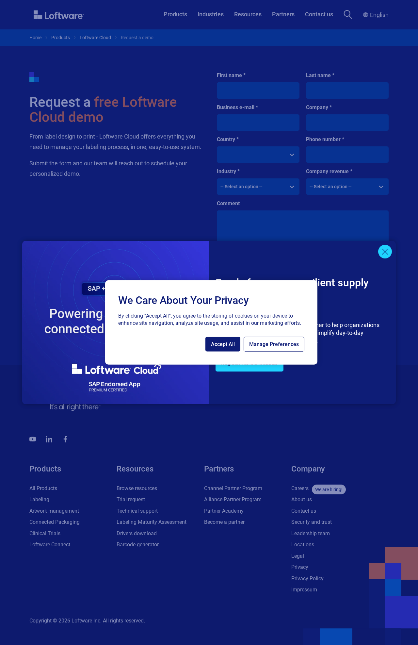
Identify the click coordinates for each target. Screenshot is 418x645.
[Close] (385, 251)
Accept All (223, 344)
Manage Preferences (274, 344)
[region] (211, 322)
